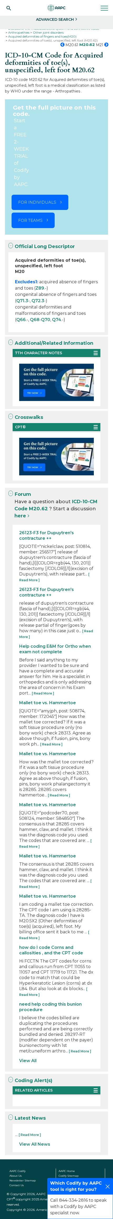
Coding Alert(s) (33, 1080)
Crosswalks (29, 417)
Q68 (34, 319)
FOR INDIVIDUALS (37, 202)
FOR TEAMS (30, 220)
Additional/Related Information (54, 343)
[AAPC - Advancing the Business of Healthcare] (56, 8)
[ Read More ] (43, 693)
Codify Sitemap (69, 1175)
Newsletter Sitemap (22, 1180)
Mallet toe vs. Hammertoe (47, 702)
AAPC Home (67, 1171)
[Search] (9, 8)
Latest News (30, 1118)
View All (28, 1060)
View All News (34, 1144)
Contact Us (16, 1185)
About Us (15, 1175)
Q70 (45, 319)
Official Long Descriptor (45, 246)
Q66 (21, 319)
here (20, 516)
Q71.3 (22, 300)
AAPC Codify (17, 1171)
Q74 (56, 319)
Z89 (39, 288)
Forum (23, 494)
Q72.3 (38, 300)
